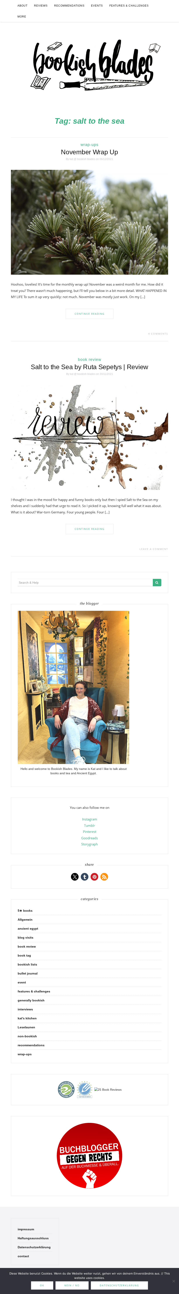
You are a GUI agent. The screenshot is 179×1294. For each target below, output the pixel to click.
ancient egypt (28, 928)
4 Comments (158, 333)
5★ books (25, 910)
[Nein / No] (173, 1281)
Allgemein (25, 919)
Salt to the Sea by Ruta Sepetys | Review (89, 366)
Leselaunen (26, 1027)
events (97, 5)
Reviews (41, 5)
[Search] (157, 582)
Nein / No (72, 1285)
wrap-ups (89, 144)
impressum (26, 1229)
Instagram (89, 819)
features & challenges (129, 5)
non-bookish (27, 1036)
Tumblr (89, 825)
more (21, 16)
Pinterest (89, 831)
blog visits (25, 937)
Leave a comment (153, 549)
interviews (25, 1009)
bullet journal (28, 973)
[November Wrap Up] (89, 222)
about (22, 5)
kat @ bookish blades (82, 159)
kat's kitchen (27, 1018)
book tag (24, 955)
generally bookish (31, 1000)
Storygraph (89, 844)
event (22, 982)
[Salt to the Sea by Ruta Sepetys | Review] (89, 437)
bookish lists (27, 964)
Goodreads (89, 838)
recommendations (69, 5)
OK (42, 1285)
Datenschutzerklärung (34, 1247)
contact (23, 1256)
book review (89, 359)
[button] (75, 877)
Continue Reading (90, 313)
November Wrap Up (89, 152)
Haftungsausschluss (33, 1238)
